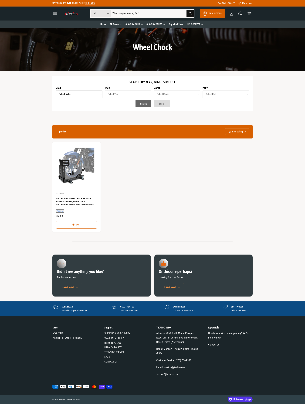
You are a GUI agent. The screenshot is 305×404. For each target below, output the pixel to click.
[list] (152, 308)
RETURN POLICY (112, 342)
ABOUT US (57, 333)
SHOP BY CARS (132, 24)
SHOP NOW (90, 3)
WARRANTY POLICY (114, 338)
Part (205, 88)
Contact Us (213, 344)
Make (58, 88)
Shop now (68, 287)
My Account (247, 3)
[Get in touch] (240, 13)
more (59, 211)
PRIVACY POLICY (113, 347)
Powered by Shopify (73, 399)
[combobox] (153, 13)
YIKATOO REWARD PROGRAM (67, 338)
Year (107, 88)
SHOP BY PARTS (154, 24)
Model (157, 88)
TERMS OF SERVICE (114, 352)
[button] (55, 13)
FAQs (107, 356)
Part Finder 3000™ (226, 3)
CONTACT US (111, 361)
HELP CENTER (193, 24)
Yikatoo (62, 399)
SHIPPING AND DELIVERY (117, 333)
